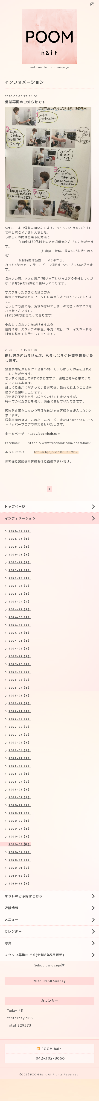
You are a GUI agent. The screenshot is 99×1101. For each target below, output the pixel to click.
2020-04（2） (20, 852)
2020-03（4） (20, 860)
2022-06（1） (20, 742)
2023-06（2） (20, 680)
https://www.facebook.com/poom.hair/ (59, 443)
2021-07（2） (20, 766)
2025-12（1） (20, 562)
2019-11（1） (20, 883)
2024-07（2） (20, 625)
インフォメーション (20, 518)
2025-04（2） (20, 601)
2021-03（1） (20, 789)
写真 (8, 943)
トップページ (15, 506)
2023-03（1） (20, 695)
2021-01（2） (20, 797)
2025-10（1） (20, 578)
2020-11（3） (20, 813)
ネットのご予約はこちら (24, 896)
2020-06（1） (20, 836)
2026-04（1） (20, 539)
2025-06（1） (20, 594)
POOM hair (38, 1074)
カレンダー (13, 931)
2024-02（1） (20, 648)
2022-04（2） (20, 750)
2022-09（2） (20, 719)
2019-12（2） (20, 876)
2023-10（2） (20, 664)
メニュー (11, 919)
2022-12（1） (20, 703)
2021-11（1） (20, 758)
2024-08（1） (20, 617)
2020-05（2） (20, 844)
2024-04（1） (20, 633)
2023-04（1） (20, 688)
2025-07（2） (20, 586)
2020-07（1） (20, 829)
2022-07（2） (20, 735)
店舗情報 (11, 908)
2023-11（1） (20, 656)
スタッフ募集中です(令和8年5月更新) (34, 955)
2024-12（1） (20, 609)
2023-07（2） (20, 672)
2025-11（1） (20, 570)
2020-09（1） (20, 821)
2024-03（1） (20, 641)
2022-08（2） (20, 727)
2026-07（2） (20, 531)
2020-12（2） (20, 805)
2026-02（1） (20, 547)
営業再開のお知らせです (25, 102)
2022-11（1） (20, 711)
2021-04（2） (20, 782)
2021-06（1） (20, 774)
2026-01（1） (20, 554)
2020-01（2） (20, 868)
